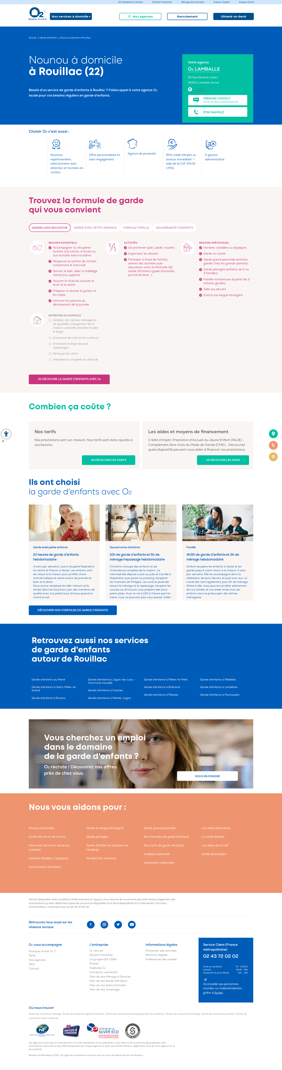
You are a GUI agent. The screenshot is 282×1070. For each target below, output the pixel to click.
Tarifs (32, 955)
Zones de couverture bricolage (183, 1014)
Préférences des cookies (161, 959)
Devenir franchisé (101, 955)
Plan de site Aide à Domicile (108, 985)
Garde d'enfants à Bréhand (162, 687)
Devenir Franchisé (162, 2)
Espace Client (246, 2)
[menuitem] (140, 16)
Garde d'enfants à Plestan (161, 694)
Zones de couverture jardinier (218, 1014)
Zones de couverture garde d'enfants (83, 1014)
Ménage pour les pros (192, 2)
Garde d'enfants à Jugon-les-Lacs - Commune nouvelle (111, 681)
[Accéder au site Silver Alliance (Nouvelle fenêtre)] (132, 1031)
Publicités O (98, 968)
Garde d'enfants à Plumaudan (220, 694)
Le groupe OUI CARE (103, 959)
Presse (94, 963)
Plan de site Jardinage (105, 989)
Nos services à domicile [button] (70, 16)
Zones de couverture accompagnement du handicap (135, 1014)
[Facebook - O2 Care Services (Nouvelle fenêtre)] (91, 924)
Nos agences (143, 16)
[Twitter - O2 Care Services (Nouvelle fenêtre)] (118, 924)
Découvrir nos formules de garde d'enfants (73, 610)
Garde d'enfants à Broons (48, 698)
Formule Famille (136, 227)
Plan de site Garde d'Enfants (108, 981)
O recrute (96, 950)
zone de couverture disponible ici (89, 903)
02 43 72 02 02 (79, 906)
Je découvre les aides (223, 460)
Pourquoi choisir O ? (42, 951)
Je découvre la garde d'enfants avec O (69, 379)
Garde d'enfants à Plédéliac (218, 679)
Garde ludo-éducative (50, 227)
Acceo (218, 993)
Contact (34, 968)
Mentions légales (156, 955)
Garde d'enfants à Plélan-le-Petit (166, 679)
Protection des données (161, 950)
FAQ (32, 964)
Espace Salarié (222, 2)
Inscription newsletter (104, 972)
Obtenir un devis (233, 16)
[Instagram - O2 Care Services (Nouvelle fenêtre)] (104, 924)
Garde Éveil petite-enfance (95, 227)
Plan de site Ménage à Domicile (110, 976)
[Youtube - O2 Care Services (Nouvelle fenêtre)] (132, 924)
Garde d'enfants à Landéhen (219, 687)
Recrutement (187, 16)
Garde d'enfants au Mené (48, 679)
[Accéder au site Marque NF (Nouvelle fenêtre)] (45, 1031)
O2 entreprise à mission (130, 2)
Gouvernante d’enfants (174, 227)
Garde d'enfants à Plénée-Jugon (109, 698)
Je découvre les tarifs (108, 460)
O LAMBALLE (204, 69)
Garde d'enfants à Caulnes (105, 690)
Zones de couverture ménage (45, 1014)
